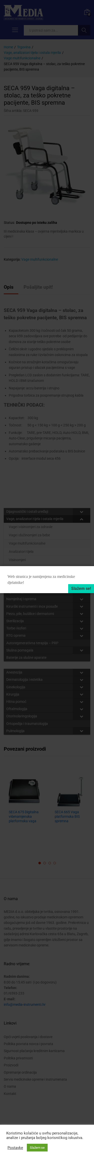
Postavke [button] (15, 1147)
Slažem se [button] (37, 1147)
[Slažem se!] (81, 588)
